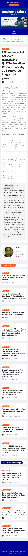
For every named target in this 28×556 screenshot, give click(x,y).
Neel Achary (8, 82)
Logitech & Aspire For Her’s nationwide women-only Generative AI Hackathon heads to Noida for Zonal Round (13, 352)
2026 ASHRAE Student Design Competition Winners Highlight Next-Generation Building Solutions (12, 476)
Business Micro (14, 11)
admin (6, 282)
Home (3, 38)
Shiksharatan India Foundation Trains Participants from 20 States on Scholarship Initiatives (13, 495)
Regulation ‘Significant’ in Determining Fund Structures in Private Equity (12, 429)
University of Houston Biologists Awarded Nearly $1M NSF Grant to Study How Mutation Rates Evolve (14, 512)
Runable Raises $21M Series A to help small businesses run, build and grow (13, 277)
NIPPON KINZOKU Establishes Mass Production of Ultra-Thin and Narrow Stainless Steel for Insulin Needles (14, 449)
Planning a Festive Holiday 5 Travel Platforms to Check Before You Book (14, 411)
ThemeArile (17, 553)
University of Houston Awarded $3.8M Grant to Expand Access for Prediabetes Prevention (13, 530)
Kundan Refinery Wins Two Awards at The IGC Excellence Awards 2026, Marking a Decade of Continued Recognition (14, 332)
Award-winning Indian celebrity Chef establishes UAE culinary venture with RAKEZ (12, 392)
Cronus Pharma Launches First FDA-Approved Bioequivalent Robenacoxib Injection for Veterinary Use (12, 373)
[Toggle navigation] (14, 32)
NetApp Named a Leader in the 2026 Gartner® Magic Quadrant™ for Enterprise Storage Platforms (13, 296)
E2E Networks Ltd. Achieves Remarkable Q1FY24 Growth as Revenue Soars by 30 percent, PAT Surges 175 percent (13, 41)
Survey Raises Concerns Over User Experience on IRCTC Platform (13, 313)
